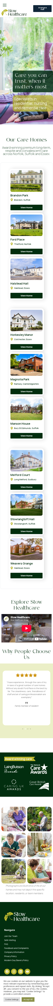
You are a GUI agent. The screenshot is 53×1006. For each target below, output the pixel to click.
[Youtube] (27, 971)
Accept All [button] (28, 999)
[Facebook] (7, 971)
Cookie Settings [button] (12, 999)
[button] (22, 728)
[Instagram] (14, 971)
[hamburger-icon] (4, 5)
